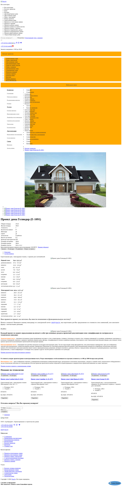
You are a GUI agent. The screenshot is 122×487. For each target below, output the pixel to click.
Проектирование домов (13, 114)
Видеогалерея (8, 441)
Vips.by (13, 479)
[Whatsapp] (18, 43)
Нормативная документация (14, 134)
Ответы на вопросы (12, 96)
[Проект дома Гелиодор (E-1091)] (65, 207)
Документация (11, 131)
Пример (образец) (43, 247)
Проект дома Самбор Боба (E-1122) (12, 379)
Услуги (9, 107)
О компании (10, 93)
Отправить (4, 411)
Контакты (9, 144)
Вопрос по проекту (29, 249)
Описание (7, 252)
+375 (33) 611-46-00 (7, 426)
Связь (9, 141)
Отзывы (9, 103)
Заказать (3, 249)
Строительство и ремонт (13, 120)
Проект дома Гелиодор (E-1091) (34, 150)
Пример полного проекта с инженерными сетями (16, 366)
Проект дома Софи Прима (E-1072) (72, 379)
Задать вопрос (11, 148)
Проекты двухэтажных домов (13, 455)
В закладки (11, 249)
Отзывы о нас (8, 446)
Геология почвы (11, 127)
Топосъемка (10, 124)
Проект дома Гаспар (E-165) (100, 379)
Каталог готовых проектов (12, 468)
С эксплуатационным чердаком (13, 458)
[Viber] (16, 43)
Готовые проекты (11, 110)
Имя (2, 409)
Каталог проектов (30, 148)
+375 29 (6, 43)
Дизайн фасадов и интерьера (14, 117)
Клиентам (10, 90)
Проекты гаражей (9, 461)
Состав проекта (11, 138)
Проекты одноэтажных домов (13, 453)
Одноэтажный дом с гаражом (34, 38)
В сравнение (19, 249)
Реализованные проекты (13, 100)
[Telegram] (21, 43)
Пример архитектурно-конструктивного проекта (15, 352)
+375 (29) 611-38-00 (7, 425)
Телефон (3, 408)
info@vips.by (55, 322)
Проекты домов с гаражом (12, 459)
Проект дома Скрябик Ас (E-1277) (42, 379)
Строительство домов (11, 473)
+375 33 (6, 46)
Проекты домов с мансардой (13, 456)
